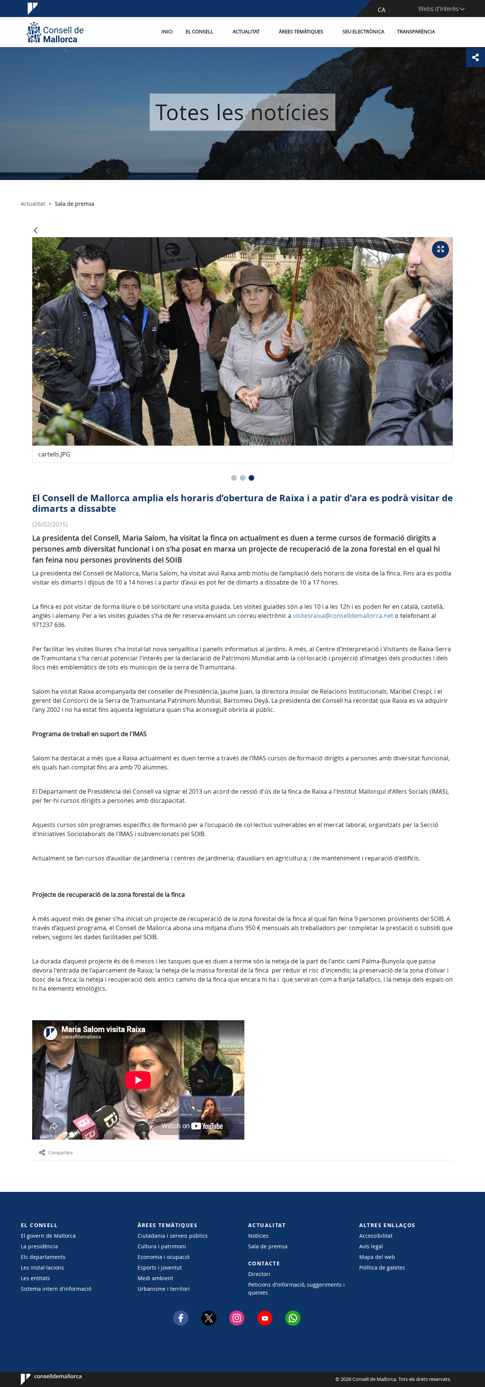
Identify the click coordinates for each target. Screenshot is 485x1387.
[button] (234, 478)
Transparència (416, 31)
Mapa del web (377, 1256)
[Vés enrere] (35, 231)
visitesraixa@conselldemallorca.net (343, 615)
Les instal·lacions (42, 1267)
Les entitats (35, 1278)
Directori (259, 1274)
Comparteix (60, 1152)
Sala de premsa (268, 1246)
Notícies (258, 1235)
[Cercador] (449, 32)
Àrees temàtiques (301, 31)
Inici (167, 31)
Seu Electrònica (363, 31)
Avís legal (371, 1246)
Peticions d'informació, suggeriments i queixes (296, 1288)
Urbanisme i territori (164, 1288)
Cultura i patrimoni (162, 1246)
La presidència (39, 1246)
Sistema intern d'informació (56, 1288)
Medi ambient (155, 1278)
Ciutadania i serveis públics (173, 1235)
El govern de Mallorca (48, 1235)
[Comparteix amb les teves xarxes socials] (475, 57)
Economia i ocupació (163, 1256)
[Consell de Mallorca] (55, 32)
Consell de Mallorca (44, 1379)
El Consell (199, 31)
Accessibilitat (376, 1235)
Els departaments (43, 1256)
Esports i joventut (160, 1267)
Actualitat (246, 31)
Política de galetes (382, 1267)
